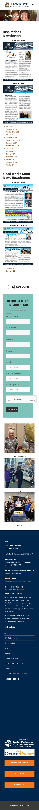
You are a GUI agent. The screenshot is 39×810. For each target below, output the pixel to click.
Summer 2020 (11, 157)
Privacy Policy (22, 590)
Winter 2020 (10, 159)
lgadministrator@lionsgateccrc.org (17, 581)
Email (9, 340)
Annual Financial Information (15, 673)
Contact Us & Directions (13, 663)
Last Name (12, 327)
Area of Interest (14, 373)
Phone (10, 351)
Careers (7, 668)
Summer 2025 (11, 129)
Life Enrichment (19, 457)
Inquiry (9, 362)
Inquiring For (12, 384)
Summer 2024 (11, 137)
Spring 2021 (10, 154)
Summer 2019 (11, 162)
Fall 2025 (9, 126)
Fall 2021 (9, 151)
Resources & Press (11, 658)
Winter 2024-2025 (13, 132)
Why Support (9, 648)
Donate (7, 653)
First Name (12, 316)
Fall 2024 (9, 135)
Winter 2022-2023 (13, 146)
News (19, 526)
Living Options (10, 643)
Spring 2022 (10, 148)
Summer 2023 (11, 143)
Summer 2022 (11, 268)
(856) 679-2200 (18, 287)
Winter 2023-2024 (13, 140)
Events (19, 491)
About (6, 633)
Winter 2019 (10, 165)
